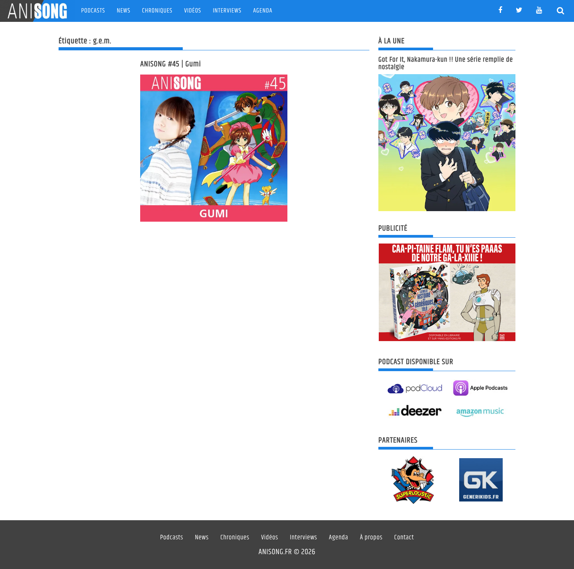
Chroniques (157, 11)
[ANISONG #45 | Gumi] (213, 148)
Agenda (262, 11)
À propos (371, 538)
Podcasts (93, 11)
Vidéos (192, 11)
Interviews (227, 11)
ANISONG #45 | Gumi (170, 64)
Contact (404, 538)
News (123, 11)
